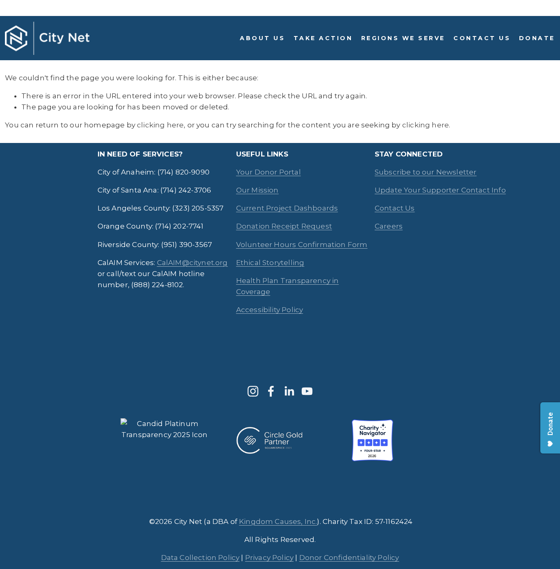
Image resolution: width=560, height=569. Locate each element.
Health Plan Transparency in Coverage (287, 286)
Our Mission (257, 190)
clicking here (160, 125)
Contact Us (481, 38)
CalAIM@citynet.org (192, 262)
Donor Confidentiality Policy (349, 557)
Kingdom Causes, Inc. (278, 521)
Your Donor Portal (268, 172)
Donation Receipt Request (284, 226)
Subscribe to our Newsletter (426, 172)
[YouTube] (307, 391)
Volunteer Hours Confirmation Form (302, 244)
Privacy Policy (269, 557)
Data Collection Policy (200, 557)
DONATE (537, 38)
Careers (389, 226)
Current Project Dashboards (287, 208)
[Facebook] (271, 391)
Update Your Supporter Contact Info (440, 190)
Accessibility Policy (269, 310)
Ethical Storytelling (270, 262)
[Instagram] (253, 391)
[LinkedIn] (289, 391)
